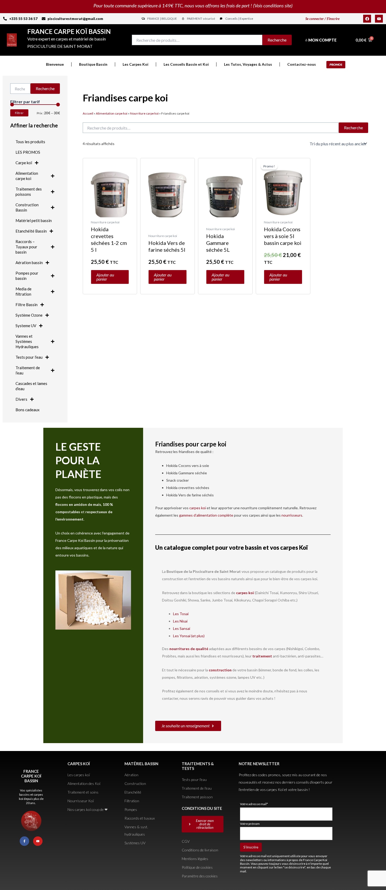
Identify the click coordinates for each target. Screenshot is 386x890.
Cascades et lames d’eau (31, 386)
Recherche (277, 39)
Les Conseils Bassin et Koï (186, 64)
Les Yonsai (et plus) (189, 636)
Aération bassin (29, 262)
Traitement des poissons (28, 192)
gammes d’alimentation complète (206, 515)
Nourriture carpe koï (144, 113)
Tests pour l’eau (29, 357)
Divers (21, 399)
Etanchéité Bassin (31, 231)
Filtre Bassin (26, 304)
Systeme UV (25, 325)
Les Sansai (181, 628)
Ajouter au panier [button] (105, 276)
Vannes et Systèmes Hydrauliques (27, 341)
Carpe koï (23, 162)
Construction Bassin (27, 207)
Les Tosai (181, 613)
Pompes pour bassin (26, 276)
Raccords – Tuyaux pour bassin (26, 246)
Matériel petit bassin (33, 220)
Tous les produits (30, 141)
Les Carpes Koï (135, 64)
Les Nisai (180, 621)
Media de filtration (23, 291)
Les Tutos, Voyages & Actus (248, 64)
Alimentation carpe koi (26, 176)
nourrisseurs (291, 515)
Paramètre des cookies (200, 876)
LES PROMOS (27, 152)
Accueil (88, 113)
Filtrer (19, 113)
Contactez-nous (301, 64)
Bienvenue (55, 64)
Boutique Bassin (93, 64)
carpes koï (198, 508)
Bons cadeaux (27, 409)
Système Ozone (29, 315)
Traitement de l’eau (27, 370)
